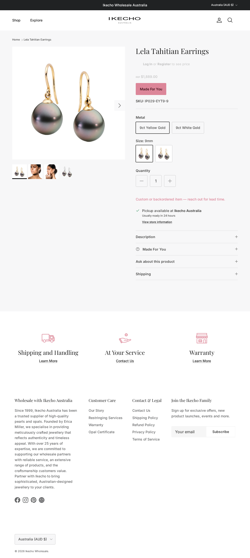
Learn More (48, 361)
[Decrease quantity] (141, 181)
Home (16, 39)
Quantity (143, 170)
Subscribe (220, 432)
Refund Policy (143, 425)
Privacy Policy (144, 432)
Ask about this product (155, 261)
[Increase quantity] (170, 181)
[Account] (218, 20)
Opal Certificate (102, 432)
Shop (16, 20)
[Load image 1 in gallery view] (68, 103)
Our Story (96, 410)
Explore (36, 20)
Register (164, 64)
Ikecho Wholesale (36, 551)
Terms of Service (146, 439)
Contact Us (125, 361)
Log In (147, 64)
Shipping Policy (145, 418)
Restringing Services (106, 418)
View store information (157, 222)
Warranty (96, 425)
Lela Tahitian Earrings (37, 39)
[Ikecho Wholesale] (125, 20)
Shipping (143, 274)
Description (145, 237)
